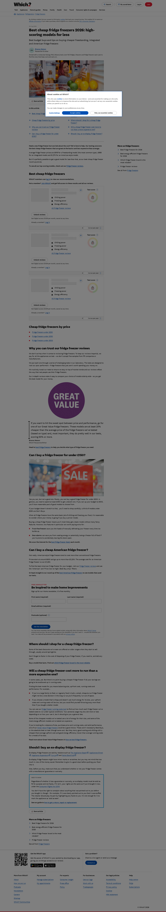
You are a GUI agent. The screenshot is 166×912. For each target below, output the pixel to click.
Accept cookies (75, 113)
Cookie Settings (54, 113)
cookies (59, 99)
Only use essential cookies (103, 113)
